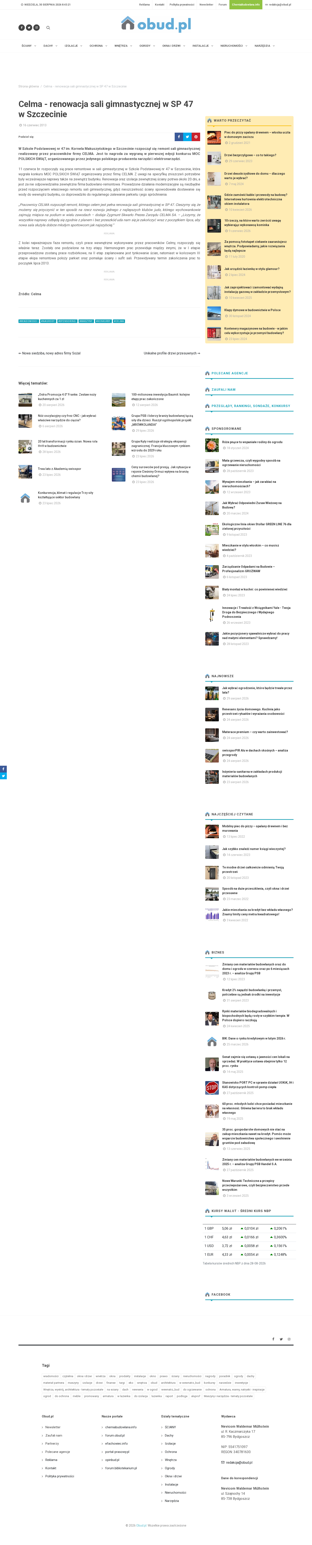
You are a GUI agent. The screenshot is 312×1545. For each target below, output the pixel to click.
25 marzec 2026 (238, 1044)
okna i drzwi (84, 1376)
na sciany (112, 1389)
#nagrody (48, 321)
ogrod (47, 1396)
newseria (137, 1389)
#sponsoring (67, 321)
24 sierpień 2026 (238, 719)
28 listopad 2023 (238, 644)
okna (112, 1376)
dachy (250, 1376)
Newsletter (206, 4)
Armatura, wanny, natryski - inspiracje (241, 1389)
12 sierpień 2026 (147, 405)
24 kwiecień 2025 (238, 1026)
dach (125, 1389)
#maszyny (86, 321)
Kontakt (159, 4)
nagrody (210, 1376)
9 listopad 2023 (237, 534)
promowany (91, 1396)
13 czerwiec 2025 (238, 1148)
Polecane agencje (229, 373)
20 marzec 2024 (238, 513)
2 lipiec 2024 (237, 275)
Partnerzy (52, 1443)
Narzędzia (172, 1501)
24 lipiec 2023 (236, 595)
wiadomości (51, 1376)
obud (154, 1382)
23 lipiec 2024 (238, 339)
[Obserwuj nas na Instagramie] (36, 27)
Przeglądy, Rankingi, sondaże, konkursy (250, 406)
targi (122, 1382)
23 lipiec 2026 (145, 456)
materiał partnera (53, 1382)
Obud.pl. (141, 1525)
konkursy (209, 1382)
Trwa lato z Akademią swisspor (59, 469)
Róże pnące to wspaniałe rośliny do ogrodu (252, 442)
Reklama (144, 4)
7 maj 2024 (236, 184)
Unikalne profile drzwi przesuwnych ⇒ (172, 353)
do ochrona (62, 1396)
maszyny (73, 1382)
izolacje (87, 1382)
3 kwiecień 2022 (237, 920)
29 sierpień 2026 (238, 698)
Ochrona (171, 1452)
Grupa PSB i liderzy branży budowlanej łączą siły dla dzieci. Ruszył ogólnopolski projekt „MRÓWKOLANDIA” (162, 420)
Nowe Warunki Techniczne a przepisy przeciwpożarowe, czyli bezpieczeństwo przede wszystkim (255, 1185)
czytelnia (67, 1376)
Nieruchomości (175, 1492)
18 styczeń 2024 (238, 448)
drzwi (99, 1382)
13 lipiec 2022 (236, 836)
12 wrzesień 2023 (238, 492)
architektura (168, 1382)
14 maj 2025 (235, 1071)
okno (153, 1376)
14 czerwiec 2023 (238, 855)
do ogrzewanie (192, 1389)
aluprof (195, 1396)
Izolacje (170, 1443)
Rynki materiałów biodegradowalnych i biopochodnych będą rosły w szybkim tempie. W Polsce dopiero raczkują (255, 1016)
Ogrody (170, 1468)
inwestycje (241, 1382)
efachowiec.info (116, 1443)
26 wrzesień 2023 (238, 622)
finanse (111, 1382)
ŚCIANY (170, 1427)
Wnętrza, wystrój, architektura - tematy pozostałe (73, 1389)
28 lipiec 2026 (51, 452)
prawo (164, 1376)
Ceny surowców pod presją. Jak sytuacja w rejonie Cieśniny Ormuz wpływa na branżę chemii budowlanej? (161, 471)
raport (169, 1396)
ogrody (238, 1376)
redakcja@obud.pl (279, 4)
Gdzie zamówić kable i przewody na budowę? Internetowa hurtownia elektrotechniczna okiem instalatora (255, 199)
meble (76, 1396)
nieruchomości (192, 1376)
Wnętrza (171, 1460)
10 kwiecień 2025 (240, 297)
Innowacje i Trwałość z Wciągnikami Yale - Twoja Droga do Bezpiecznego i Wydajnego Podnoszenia (256, 612)
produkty (124, 1376)
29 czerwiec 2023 (240, 161)
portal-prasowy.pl (117, 1452)
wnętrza (142, 1382)
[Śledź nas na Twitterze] (29, 27)
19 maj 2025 (235, 1118)
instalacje (140, 1376)
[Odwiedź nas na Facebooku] (21, 27)
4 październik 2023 (239, 556)
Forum (223, 4)
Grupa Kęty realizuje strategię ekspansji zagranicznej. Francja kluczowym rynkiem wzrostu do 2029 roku (160, 446)
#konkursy (103, 321)
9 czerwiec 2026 (240, 231)
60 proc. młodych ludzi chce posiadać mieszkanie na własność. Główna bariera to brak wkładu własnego (257, 1108)
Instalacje (171, 1484)
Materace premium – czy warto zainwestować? (255, 732)
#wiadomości (29, 321)
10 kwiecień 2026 (240, 209)
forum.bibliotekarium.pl (121, 1468)
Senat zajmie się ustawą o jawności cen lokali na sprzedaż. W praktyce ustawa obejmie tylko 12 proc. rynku (256, 1061)
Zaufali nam (223, 390)
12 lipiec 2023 (236, 979)
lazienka (157, 1396)
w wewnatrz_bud (189, 1382)
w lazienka (123, 1396)
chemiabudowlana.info (121, 1427)
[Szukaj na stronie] (48, 27)
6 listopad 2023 (237, 577)
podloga (182, 1396)
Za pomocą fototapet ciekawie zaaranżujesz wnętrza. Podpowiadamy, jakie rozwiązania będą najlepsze (255, 246)
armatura (108, 1396)
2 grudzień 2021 (239, 143)
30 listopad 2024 (240, 316)
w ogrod (152, 1389)
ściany (175, 1376)
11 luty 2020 (237, 256)
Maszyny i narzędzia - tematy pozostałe (228, 1396)
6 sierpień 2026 (52, 426)
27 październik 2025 (240, 1093)
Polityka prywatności (182, 4)
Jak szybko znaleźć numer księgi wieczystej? (254, 849)
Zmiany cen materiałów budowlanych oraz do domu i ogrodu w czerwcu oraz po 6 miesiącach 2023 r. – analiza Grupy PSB (255, 969)
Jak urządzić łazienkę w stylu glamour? (252, 269)
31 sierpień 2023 (238, 1000)
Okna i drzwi (173, 1476)
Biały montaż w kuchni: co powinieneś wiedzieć (254, 589)
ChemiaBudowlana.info (246, 4)
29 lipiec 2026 (145, 430)
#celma (119, 321)
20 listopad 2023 (238, 877)
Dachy (169, 1435)
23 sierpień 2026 (238, 782)
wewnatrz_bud (170, 1389)
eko (131, 1382)
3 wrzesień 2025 (238, 1195)
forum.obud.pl (115, 1435)
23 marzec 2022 (238, 899)
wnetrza (100, 1376)
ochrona (210, 1389)
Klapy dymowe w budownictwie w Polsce (252, 310)
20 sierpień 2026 (53, 405)
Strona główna (28, 86)
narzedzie (225, 1382)
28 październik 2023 (240, 471)
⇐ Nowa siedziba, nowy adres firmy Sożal (49, 353)
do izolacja (141, 1396)
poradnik (224, 1376)
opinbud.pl (112, 1460)
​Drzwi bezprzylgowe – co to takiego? (250, 155)
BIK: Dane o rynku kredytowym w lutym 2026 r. (254, 1038)
